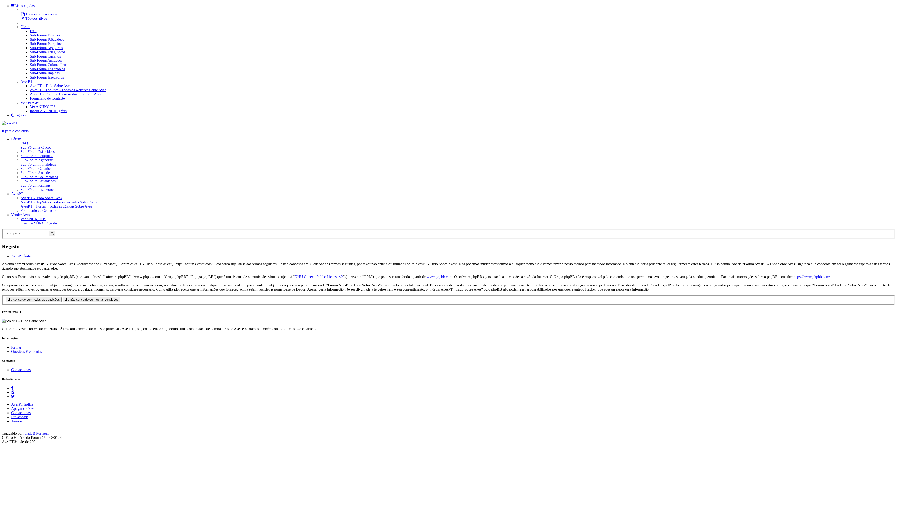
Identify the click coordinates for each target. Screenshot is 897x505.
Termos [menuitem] (16, 421)
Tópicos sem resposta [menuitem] (41, 14)
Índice (28, 404)
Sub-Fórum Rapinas (45, 73)
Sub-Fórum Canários (45, 56)
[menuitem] (19, 115)
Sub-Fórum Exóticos (45, 35)
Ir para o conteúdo (15, 131)
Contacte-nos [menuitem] (21, 413)
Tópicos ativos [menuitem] (36, 18)
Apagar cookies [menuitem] (22, 409)
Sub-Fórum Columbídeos (48, 65)
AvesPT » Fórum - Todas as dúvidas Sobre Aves (65, 94)
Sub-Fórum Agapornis (46, 48)
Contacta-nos (21, 370)
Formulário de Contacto (47, 98)
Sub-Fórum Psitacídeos (47, 39)
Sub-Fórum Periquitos (46, 44)
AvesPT (26, 81)
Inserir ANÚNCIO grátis (48, 111)
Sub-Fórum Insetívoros (47, 77)
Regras (16, 347)
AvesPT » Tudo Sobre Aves (50, 86)
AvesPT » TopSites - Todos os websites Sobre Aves (68, 90)
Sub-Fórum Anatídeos (46, 60)
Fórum (25, 27)
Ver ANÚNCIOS (43, 107)
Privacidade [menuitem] (19, 417)
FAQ (33, 31)
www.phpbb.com (439, 277)
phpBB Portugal (37, 433)
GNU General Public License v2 (319, 277)
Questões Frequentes (26, 352)
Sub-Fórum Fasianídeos (47, 69)
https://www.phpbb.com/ (812, 277)
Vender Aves (30, 103)
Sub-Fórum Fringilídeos (47, 52)
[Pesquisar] (52, 233)
